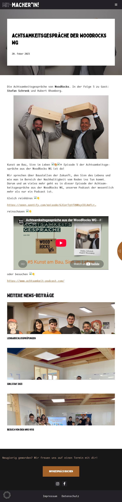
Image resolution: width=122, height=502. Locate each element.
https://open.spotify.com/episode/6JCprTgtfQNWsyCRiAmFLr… (51, 205)
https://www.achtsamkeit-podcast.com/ (35, 281)
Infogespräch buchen (61, 471)
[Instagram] (57, 483)
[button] (7, 495)
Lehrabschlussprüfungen (21, 338)
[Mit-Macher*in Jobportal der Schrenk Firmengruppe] (20, 4)
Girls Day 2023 (14, 383)
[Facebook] (64, 483)
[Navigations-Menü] (116, 4)
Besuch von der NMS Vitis (20, 429)
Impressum (50, 496)
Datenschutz (70, 496)
